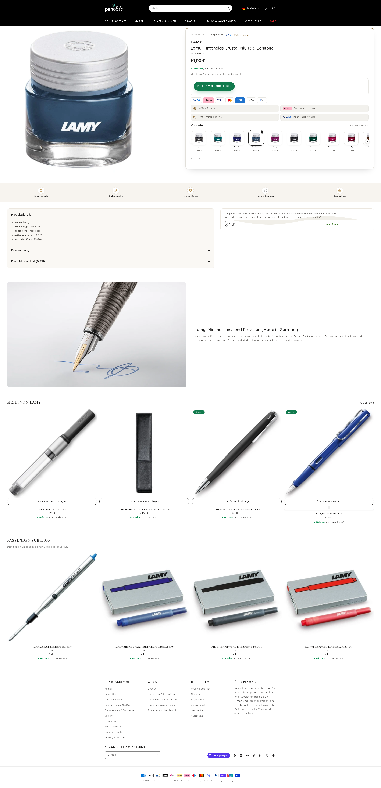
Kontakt (109, 689)
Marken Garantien (114, 732)
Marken (140, 21)
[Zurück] (192, 141)
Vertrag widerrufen (115, 738)
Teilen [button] (197, 158)
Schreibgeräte (116, 21)
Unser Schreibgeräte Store (162, 700)
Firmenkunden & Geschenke (120, 710)
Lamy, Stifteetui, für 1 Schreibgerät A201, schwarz (144, 509)
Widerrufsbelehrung (213, 781)
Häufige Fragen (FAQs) (117, 705)
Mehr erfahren (241, 34)
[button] (273, 8)
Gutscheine (197, 716)
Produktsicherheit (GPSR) (28, 261)
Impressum (166, 781)
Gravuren (191, 21)
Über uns (152, 689)
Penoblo (153, 781)
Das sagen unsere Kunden (162, 705)
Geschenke (253, 21)
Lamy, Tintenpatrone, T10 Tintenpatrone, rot (328, 647)
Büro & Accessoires (222, 21)
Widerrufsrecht (113, 727)
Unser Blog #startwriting (161, 694)
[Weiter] (367, 141)
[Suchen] (228, 8)
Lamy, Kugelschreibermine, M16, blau (52, 647)
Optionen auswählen (329, 501)
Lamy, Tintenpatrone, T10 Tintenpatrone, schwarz (236, 647)
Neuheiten (196, 694)
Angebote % (197, 700)
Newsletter (110, 694)
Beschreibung (20, 250)
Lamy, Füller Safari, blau (329, 514)
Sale (273, 21)
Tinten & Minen (165, 21)
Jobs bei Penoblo (114, 700)
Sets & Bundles (199, 705)
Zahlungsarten (112, 721)
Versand (207, 74)
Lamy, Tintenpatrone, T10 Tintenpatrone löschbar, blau (144, 647)
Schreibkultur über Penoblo (162, 710)
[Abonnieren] (157, 755)
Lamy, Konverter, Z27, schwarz (52, 509)
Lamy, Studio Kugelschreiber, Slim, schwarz (237, 509)
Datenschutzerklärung (191, 781)
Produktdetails (21, 214)
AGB (176, 781)
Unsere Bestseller (200, 689)
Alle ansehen (367, 403)
